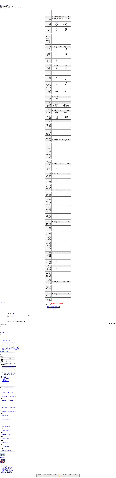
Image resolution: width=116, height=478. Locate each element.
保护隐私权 (52, 474)
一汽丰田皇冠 (4, 380)
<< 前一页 (2, 302)
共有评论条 (19, 7)
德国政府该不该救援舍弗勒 (6, 450)
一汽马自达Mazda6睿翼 (6, 378)
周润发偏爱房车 (3, 457)
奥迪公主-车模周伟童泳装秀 (6, 471)
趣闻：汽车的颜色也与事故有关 (7, 466)
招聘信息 (48, 474)
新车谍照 (3, 347)
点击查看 (13, 313)
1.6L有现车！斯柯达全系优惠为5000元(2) (53, 308)
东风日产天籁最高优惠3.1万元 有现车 (8, 367)
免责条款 (55, 474)
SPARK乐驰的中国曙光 (6, 426)
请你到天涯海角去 (5, 415)
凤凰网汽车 (2, 5)
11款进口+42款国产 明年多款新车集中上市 (12, 347)
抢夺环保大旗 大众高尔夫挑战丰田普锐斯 (12, 346)
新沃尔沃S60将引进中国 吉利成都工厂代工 (9, 366)
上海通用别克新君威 (5, 381)
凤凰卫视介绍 (67, 474)
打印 (15, 7)
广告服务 (45, 474)
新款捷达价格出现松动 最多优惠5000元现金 (9, 373)
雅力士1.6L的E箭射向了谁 (6, 430)
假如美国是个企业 (5, 442)
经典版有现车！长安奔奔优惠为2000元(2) (53, 307)
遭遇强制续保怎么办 (5, 446)
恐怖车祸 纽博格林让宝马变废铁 (7, 470)
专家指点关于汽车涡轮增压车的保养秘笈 (12, 348)
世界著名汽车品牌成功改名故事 (7, 465)
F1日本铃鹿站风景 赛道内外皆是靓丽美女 (12, 349)
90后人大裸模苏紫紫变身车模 (5, 340)
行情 (7, 5)
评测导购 (3, 346)
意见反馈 (62, 474)
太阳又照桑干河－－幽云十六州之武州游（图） (9, 400)
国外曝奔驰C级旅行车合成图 (7, 472)
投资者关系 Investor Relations (73, 474)
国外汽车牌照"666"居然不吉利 (7, 469)
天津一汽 (56, 22)
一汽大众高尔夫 (4, 376)
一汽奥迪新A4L (4, 382)
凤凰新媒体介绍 (40, 474)
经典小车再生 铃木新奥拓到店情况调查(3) (53, 306)
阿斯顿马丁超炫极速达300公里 (7, 468)
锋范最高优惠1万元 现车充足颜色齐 (8, 374)
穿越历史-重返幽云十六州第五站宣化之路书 (9, 396)
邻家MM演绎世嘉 (3, 463)
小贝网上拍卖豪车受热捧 (4, 332)
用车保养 (3, 348)
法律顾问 (59, 474)
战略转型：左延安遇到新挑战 (7, 438)
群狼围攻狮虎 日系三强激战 (6, 434)
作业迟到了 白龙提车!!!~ (6, 419)
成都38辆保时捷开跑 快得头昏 (7, 467)
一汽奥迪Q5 (4, 377)
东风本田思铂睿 (4, 379)
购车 (5, 5)
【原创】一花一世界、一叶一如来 (7, 392)
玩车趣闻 (3, 349)
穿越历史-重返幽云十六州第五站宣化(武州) (9, 407)
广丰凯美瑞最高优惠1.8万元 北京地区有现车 (9, 372)
